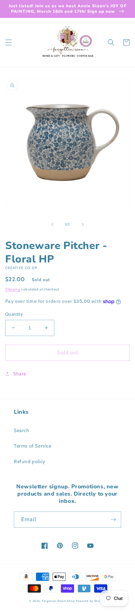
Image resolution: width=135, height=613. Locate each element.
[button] (8, 42)
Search (21, 430)
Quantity (14, 314)
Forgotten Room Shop (58, 601)
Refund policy (29, 461)
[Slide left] (52, 224)
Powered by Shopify (91, 601)
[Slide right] (82, 224)
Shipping (12, 289)
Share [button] (19, 374)
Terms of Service (33, 446)
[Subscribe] (113, 519)
